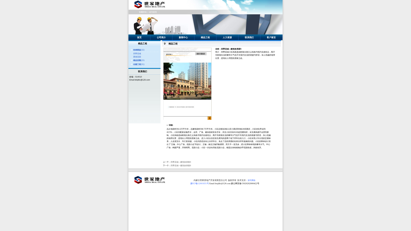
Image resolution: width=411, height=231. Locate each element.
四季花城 (137, 53)
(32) (138, 50)
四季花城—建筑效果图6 (181, 165)
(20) (138, 60)
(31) (138, 64)
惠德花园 (137, 57)
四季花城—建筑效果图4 (181, 162)
